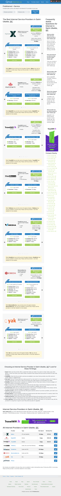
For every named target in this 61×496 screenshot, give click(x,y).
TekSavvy (13, 445)
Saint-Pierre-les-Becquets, (51, 201)
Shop (28, 2)
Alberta (9, 484)
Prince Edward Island (44, 486)
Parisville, (51, 213)
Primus (12, 460)
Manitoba (26, 484)
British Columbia (18, 484)
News (47, 2)
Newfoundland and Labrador (47, 484)
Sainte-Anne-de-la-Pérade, (52, 173)
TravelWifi (13, 441)
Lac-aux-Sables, (52, 168)
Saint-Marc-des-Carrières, (51, 170)
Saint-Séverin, (52, 177)
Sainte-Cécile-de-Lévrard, (52, 219)
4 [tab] (25, 65)
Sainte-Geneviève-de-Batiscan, (53, 186)
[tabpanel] (14, 53)
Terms (44, 481)
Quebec (53, 486)
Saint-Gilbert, (52, 179)
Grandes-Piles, (52, 226)
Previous (4, 53)
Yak (12, 457)
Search (37, 2)
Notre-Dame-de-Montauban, (52, 161)
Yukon (36, 489)
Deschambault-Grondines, (51, 198)
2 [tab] (21, 65)
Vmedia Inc (13, 449)
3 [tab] (23, 65)
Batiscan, (51, 195)
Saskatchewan (28, 489)
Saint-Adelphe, (52, 157)
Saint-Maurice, (52, 231)
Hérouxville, (51, 203)
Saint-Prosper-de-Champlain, (52, 164)
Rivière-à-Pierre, (52, 193)
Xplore (12, 434)
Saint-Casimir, (52, 166)
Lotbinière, (51, 206)
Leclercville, (51, 205)
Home (11, 481)
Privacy (50, 481)
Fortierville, (51, 223)
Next (42, 53)
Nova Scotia (21, 486)
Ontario (35, 486)
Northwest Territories (11, 486)
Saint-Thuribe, (52, 155)
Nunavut (28, 486)
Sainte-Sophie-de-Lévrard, (52, 228)
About (42, 2)
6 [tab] (27, 204)
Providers (33, 2)
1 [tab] (19, 65)
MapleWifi (13, 438)
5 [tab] (27, 65)
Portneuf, (51, 211)
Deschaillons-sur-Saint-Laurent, (52, 189)
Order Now (14, 60)
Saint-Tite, (51, 181)
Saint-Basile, (51, 224)
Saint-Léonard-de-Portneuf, (52, 215)
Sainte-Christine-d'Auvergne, (52, 183)
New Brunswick (35, 484)
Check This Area (35, 12)
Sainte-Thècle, (52, 176)
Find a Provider (36, 481)
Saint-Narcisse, (52, 192)
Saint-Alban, (51, 158)
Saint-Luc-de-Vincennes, (51, 209)
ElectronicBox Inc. (15, 453)
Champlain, (51, 221)
